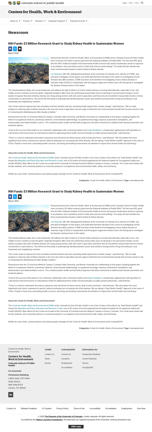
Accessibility (95, 409)
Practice (27, 21)
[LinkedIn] (11, 398)
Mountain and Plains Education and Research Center (40, 161)
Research (39, 21)
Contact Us (49, 354)
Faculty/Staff (87, 367)
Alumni (85, 363)
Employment (66, 363)
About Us (14, 21)
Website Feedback (29, 409)
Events (48, 363)
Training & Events (78, 21)
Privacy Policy (63, 409)
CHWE (48, 349)
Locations (65, 359)
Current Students (89, 359)
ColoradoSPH (68, 349)
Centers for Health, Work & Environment (45, 12)
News (47, 359)
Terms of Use (79, 409)
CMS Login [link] (76, 426)
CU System (47, 409)
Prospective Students (91, 354)
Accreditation (66, 367)
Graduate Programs (56, 21)
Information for (89, 349)
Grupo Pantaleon (94, 130)
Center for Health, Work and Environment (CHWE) (33, 158)
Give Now (141, 409)
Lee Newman (56, 74)
